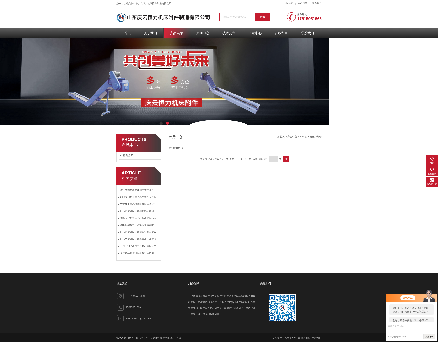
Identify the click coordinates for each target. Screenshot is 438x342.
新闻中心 (202, 33)
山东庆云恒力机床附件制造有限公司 (152, 3)
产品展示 (176, 33)
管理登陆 (317, 338)
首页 (127, 33)
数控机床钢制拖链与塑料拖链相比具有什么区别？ (140, 211)
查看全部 (128, 155)
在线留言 (302, 3)
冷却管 (303, 136)
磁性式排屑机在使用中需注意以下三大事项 (140, 190)
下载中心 (255, 33)
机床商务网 (290, 338)
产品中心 (292, 136)
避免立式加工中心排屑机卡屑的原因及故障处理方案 (140, 218)
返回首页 (288, 3)
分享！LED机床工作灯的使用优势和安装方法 (140, 246)
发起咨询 (429, 337)
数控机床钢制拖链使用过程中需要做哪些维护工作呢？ (140, 232)
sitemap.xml (304, 338)
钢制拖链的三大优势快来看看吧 (137, 225)
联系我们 (317, 3)
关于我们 (150, 33)
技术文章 (228, 33)
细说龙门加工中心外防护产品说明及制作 (140, 197)
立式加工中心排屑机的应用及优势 (138, 204)
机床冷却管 (316, 136)
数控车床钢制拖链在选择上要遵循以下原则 (140, 239)
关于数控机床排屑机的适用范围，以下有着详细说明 (140, 253)
